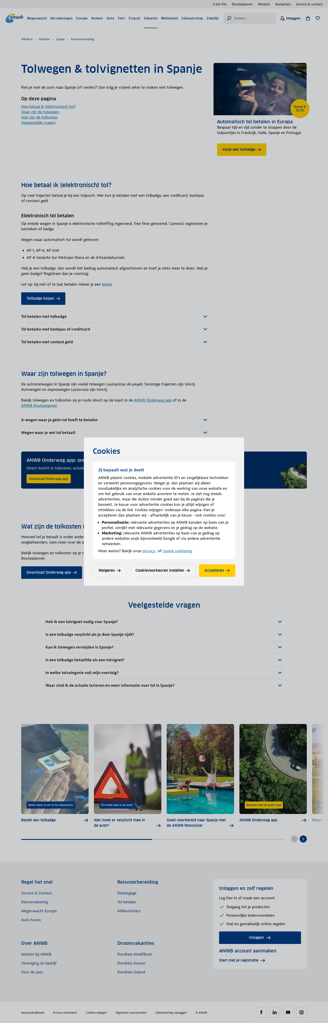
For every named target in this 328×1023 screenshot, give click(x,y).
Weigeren (106, 570)
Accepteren (214, 570)
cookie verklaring (177, 550)
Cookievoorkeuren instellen (159, 570)
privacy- (150, 550)
